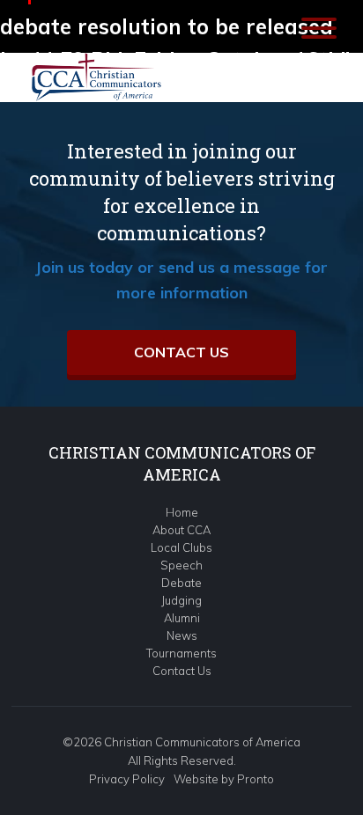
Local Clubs (181, 547)
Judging (181, 600)
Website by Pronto (224, 779)
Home (182, 512)
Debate (181, 583)
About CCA (181, 530)
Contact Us (181, 352)
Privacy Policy (127, 779)
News (182, 635)
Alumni (182, 618)
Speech (181, 565)
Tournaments (181, 653)
